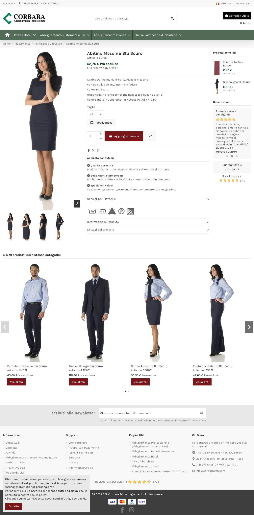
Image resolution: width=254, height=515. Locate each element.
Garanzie (74, 457)
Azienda (10, 452)
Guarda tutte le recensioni (232, 167)
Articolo (92, 58)
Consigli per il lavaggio (101, 199)
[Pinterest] (98, 150)
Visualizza (16, 382)
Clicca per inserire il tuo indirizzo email (124, 413)
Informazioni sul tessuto (103, 222)
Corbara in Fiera (16, 462)
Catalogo (11, 447)
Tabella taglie (103, 122)
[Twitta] (93, 150)
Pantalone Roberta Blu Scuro (212, 366)
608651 (147, 370)
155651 (209, 370)
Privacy (73, 462)
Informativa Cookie (80, 467)
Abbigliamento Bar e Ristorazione (153, 451)
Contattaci (9, 3)
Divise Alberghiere (143, 461)
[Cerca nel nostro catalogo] (172, 18)
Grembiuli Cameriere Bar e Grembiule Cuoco (159, 471)
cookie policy (38, 495)
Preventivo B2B (15, 467)
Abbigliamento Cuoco (145, 466)
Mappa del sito (15, 472)
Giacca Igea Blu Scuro (237, 82)
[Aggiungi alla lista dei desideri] (150, 136)
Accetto (14, 506)
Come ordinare (77, 442)
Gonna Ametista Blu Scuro (149, 366)
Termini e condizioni (80, 452)
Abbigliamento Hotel (145, 456)
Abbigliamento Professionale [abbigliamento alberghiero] (150, 444)
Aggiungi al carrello (126, 136)
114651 (23, 370)
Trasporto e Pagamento (83, 447)
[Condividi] (89, 150)
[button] (25, 35)
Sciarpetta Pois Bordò (233, 64)
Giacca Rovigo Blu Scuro (86, 366)
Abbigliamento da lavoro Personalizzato (31, 457)
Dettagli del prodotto (100, 229)
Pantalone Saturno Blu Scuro (27, 366)
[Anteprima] (60, 276)
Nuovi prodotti (243, 3)
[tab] (148, 199)
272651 (85, 370)
